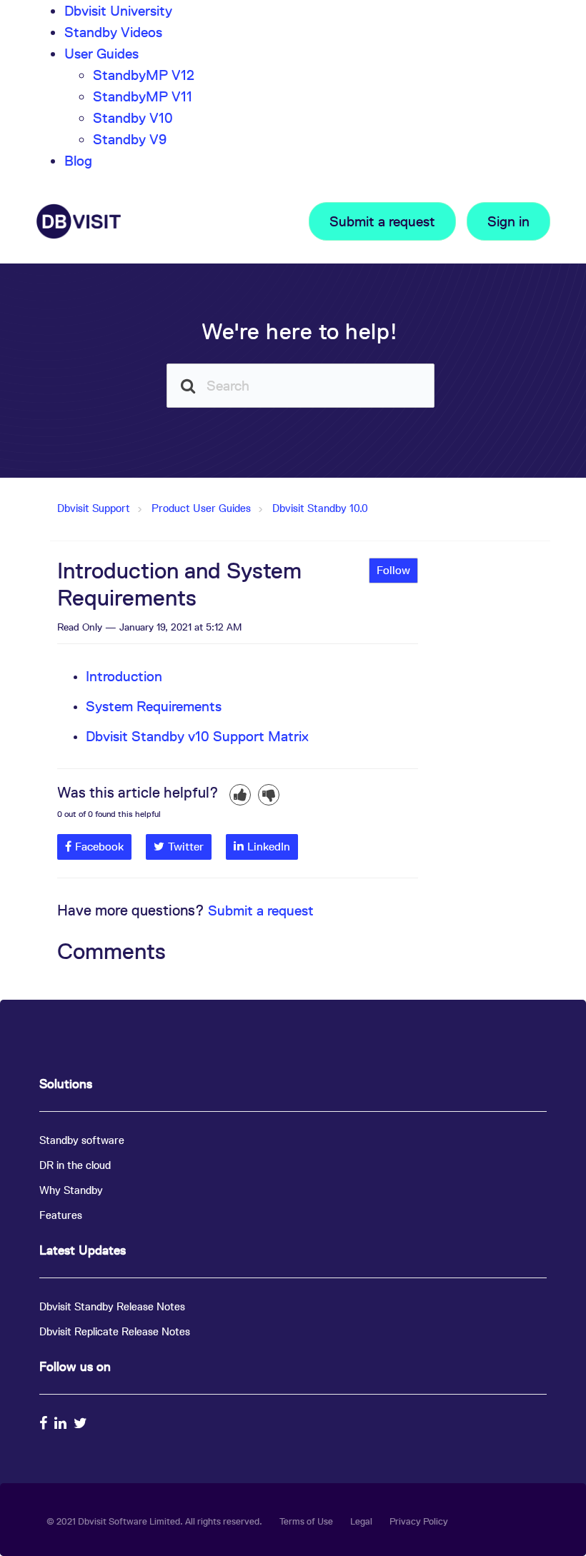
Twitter (186, 846)
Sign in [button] (508, 221)
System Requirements (154, 706)
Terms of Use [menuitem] (306, 1521)
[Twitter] (82, 1423)
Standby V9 (130, 139)
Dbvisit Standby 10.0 (320, 508)
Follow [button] (393, 570)
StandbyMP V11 (142, 96)
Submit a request (382, 221)
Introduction (124, 676)
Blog (78, 161)
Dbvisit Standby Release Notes (112, 1306)
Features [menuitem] (60, 1215)
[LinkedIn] (62, 1423)
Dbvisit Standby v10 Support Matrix (197, 736)
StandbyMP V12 (143, 75)
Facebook (99, 846)
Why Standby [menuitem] (71, 1190)
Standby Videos (113, 32)
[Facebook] (45, 1423)
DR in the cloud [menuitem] (75, 1165)
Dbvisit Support (93, 508)
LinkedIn (268, 846)
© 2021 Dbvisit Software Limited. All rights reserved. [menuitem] (154, 1521)
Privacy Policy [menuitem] (418, 1521)
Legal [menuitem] (361, 1521)
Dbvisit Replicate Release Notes (114, 1331)
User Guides (101, 53)
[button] (240, 794)
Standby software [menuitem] (81, 1140)
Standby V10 (133, 118)
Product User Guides (201, 508)
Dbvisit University (118, 11)
